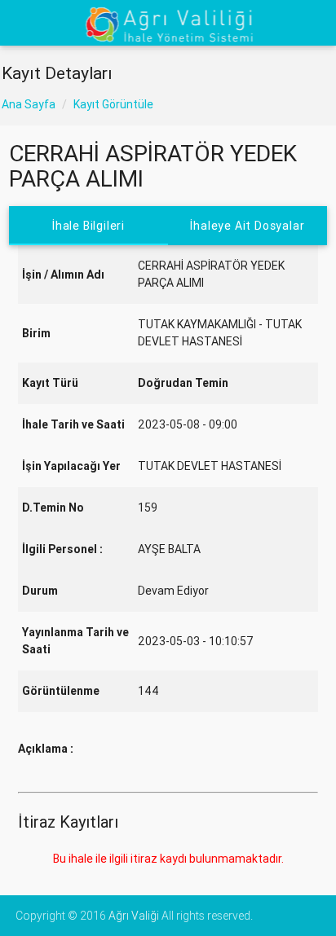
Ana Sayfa (28, 104)
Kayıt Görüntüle (113, 104)
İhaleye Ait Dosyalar (247, 225)
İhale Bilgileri (88, 225)
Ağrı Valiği (133, 915)
